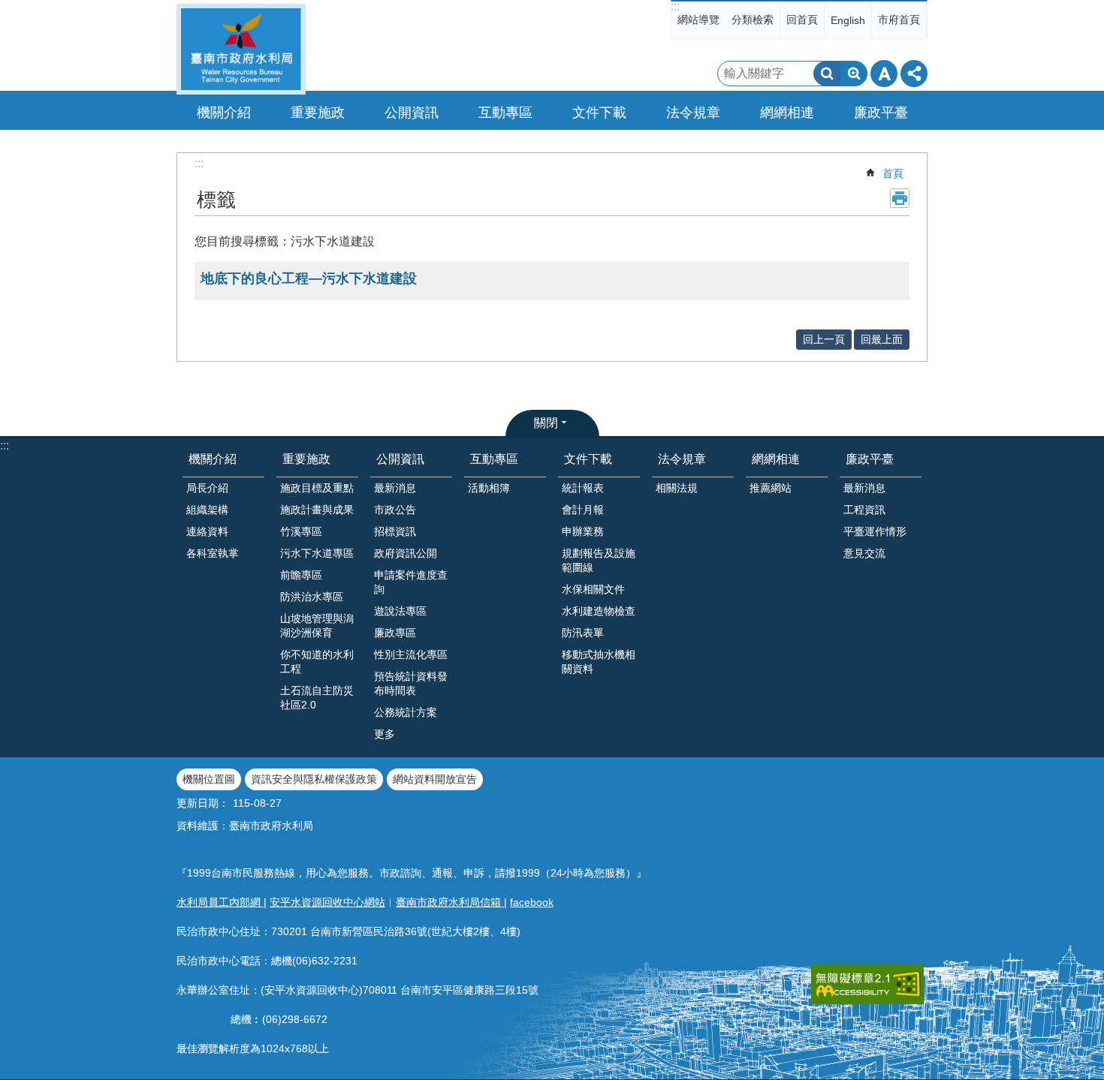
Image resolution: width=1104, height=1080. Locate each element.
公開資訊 (400, 459)
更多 (384, 734)
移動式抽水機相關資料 (598, 661)
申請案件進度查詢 (411, 582)
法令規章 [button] (693, 112)
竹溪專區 (301, 531)
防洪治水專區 (311, 597)
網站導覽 (698, 20)
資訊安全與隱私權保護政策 (314, 779)
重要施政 (306, 459)
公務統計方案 (405, 712)
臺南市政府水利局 (241, 49)
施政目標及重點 (317, 488)
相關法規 (677, 488)
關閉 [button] (546, 423)
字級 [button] (883, 73)
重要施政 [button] (318, 112)
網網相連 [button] (787, 112)
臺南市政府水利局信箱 (450, 902)
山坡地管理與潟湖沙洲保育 (317, 625)
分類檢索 (752, 20)
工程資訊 (864, 510)
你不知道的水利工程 (317, 661)
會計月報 (583, 510)
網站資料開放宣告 (435, 779)
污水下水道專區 (317, 553)
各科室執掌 (212, 553)
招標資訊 (395, 531)
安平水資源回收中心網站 (327, 902)
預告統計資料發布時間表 (411, 683)
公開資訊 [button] (412, 112)
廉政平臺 (870, 459)
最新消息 (395, 488)
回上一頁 (824, 339)
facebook (532, 902)
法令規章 (682, 459)
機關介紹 (213, 459)
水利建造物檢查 (598, 611)
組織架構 (207, 510)
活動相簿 (489, 488)
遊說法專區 (400, 611)
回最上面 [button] (882, 339)
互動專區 (494, 459)
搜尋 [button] (826, 73)
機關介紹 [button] (224, 112)
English (848, 20)
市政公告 (395, 510)
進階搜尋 (853, 73)
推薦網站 (771, 488)
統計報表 (583, 488)
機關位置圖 (208, 779)
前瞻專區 (301, 575)
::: (675, 6)
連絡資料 (207, 531)
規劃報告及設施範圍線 (598, 560)
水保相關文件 (593, 589)
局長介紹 (207, 488)
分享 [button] (914, 73)
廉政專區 (395, 633)
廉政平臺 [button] (881, 112)
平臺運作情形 (874, 531)
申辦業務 (583, 531)
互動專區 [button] (505, 112)
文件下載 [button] (599, 112)
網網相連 (776, 459)
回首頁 (802, 20)
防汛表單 (583, 633)
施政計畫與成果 (317, 510)
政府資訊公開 (405, 553)
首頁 (892, 173)
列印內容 (899, 198)
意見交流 (864, 553)
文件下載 (588, 459)
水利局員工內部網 (220, 902)
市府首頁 (899, 20)
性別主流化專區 (411, 654)
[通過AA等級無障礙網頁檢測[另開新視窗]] (867, 984)
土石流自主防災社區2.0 (317, 697)
